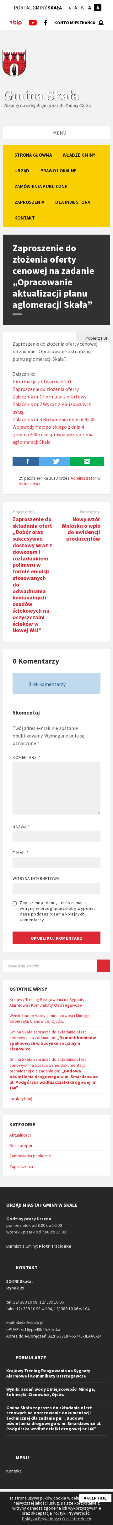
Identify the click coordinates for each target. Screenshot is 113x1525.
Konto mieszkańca (74, 22)
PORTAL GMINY (38, 7)
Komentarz (26, 757)
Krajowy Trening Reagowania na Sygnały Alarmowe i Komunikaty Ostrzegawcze (46, 1002)
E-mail (21, 852)
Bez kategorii (22, 1145)
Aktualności (29, 484)
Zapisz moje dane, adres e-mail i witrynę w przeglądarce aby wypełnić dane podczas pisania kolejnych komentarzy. (58, 911)
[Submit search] (103, 966)
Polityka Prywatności (41, 1519)
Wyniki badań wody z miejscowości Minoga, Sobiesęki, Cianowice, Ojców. (50, 1018)
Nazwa (21, 827)
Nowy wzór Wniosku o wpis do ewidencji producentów (81, 528)
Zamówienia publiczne (30, 1156)
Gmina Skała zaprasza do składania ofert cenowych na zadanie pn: (52, 1040)
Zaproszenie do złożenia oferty (46, 389)
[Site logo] (14, 75)
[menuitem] (33, 154)
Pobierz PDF (96, 338)
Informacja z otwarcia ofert (42, 381)
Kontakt (13, 1471)
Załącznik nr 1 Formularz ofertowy (49, 396)
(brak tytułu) (20, 1098)
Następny (90, 512)
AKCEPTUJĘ (95, 1498)
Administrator (83, 478)
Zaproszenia (21, 1166)
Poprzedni (23, 512)
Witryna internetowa (36, 878)
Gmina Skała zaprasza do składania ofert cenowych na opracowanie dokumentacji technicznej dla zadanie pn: (54, 1073)
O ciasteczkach (76, 1519)
